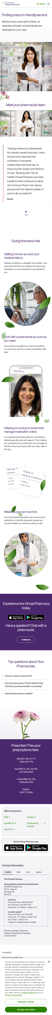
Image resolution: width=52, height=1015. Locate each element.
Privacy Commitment (13, 995)
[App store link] (16, 617)
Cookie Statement (28, 992)
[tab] (7, 872)
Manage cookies (26, 1001)
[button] (48, 3)
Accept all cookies (26, 1009)
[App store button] (14, 847)
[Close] (49, 962)
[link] (26, 639)
